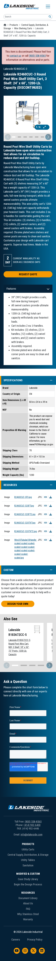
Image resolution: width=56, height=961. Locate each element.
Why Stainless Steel (28, 914)
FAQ (28, 908)
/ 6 (38, 127)
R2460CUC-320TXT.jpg (24, 522)
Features (11, 288)
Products (14, 25)
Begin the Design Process (28, 884)
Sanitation (28, 865)
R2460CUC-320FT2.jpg (24, 514)
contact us (15, 55)
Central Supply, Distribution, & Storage (28, 854)
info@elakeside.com (31, 834)
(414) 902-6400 (32, 825)
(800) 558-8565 (37, 55)
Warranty (28, 919)
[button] (48, 137)
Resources (28, 892)
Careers (15, 939)
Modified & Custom (28, 873)
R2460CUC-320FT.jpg (24, 505)
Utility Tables (28, 860)
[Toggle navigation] (47, 6)
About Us (28, 903)
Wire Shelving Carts (23, 28)
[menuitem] (28, 855)
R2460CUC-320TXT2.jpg (25, 531)
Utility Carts (28, 849)
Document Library (28, 898)
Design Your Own (17, 603)
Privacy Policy (34, 939)
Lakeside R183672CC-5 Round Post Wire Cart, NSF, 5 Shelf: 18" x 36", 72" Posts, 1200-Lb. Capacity (19, 647)
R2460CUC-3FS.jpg (23, 497)
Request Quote (28, 274)
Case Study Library (28, 879)
